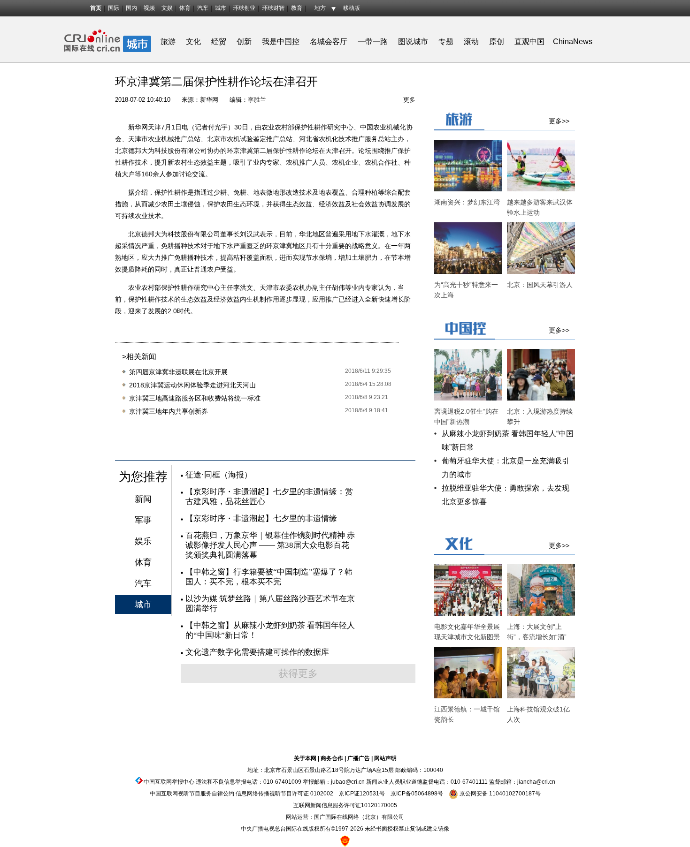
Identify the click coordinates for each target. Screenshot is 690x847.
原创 (496, 41)
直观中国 (529, 41)
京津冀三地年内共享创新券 (168, 411)
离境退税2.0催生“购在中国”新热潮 (466, 416)
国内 (131, 8)
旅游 (168, 41)
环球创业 (244, 8)
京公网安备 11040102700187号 (499, 793)
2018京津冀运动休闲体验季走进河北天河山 (192, 385)
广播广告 (358, 758)
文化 (193, 41)
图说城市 (413, 41)
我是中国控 (280, 41)
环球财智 (273, 8)
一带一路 (373, 41)
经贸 (221, 41)
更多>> (559, 121)
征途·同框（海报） (218, 474)
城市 (220, 8)
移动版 (351, 8)
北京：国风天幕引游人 (540, 284)
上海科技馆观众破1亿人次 (538, 714)
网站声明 (385, 758)
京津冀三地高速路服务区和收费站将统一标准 (195, 398)
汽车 (202, 8)
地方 (320, 8)
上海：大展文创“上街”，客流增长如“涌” (537, 632)
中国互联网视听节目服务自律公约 (192, 793)
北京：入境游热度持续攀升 (540, 416)
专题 (445, 41)
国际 (113, 8)
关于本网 (305, 758)
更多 (409, 99)
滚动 (471, 41)
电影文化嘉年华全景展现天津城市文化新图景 (467, 632)
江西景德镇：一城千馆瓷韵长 (467, 714)
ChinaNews (572, 41)
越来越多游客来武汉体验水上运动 (540, 207)
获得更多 (298, 673)
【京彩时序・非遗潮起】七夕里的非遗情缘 (261, 518)
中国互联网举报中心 (169, 782)
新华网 (209, 99)
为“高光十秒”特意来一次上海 (466, 290)
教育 (296, 8)
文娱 (167, 8)
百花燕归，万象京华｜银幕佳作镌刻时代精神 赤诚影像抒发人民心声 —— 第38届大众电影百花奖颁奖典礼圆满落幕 (270, 545)
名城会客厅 (328, 41)
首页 (95, 8)
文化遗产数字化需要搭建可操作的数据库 (257, 652)
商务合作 (332, 758)
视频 (149, 8)
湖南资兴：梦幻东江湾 (467, 202)
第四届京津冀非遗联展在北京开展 (178, 372)
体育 (185, 8)
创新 (244, 41)
